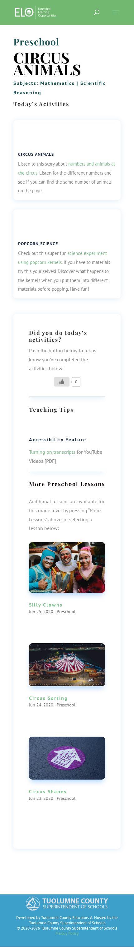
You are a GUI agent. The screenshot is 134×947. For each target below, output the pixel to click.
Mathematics (57, 83)
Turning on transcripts (52, 452)
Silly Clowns (46, 605)
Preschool (36, 41)
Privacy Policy (67, 933)
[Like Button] (61, 382)
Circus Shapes (48, 791)
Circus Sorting (48, 698)
